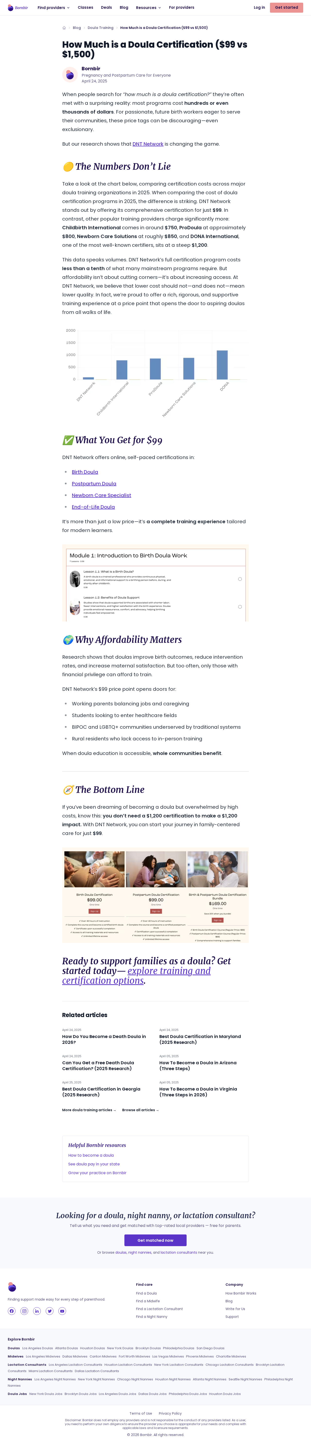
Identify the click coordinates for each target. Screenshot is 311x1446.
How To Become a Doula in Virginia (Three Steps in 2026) (198, 1092)
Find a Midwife (148, 1301)
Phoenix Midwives (200, 1356)
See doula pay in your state (94, 1164)
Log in (259, 7)
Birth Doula (85, 472)
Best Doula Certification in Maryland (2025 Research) (200, 1039)
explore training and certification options (136, 976)
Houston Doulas (92, 1348)
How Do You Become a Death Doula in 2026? (104, 1039)
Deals (106, 7)
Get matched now (155, 1240)
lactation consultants (179, 1252)
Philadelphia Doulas (178, 1348)
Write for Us (235, 1308)
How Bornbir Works (240, 1293)
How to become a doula (91, 1155)
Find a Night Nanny (151, 1316)
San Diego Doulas (211, 1348)
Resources (146, 7)
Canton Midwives (103, 1356)
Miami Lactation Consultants (51, 1371)
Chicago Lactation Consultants (230, 1364)
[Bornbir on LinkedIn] (37, 1311)
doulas (121, 1252)
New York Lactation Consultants (178, 1364)
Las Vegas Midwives (168, 1356)
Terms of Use (141, 1413)
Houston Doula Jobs (225, 1394)
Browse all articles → (140, 1110)
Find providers (51, 7)
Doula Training (100, 27)
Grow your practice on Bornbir (97, 1173)
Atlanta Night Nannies (209, 1379)
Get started (286, 7)
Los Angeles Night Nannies (55, 1379)
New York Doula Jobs (45, 1394)
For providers (181, 7)
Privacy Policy (170, 1413)
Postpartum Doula (94, 483)
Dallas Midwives (74, 1356)
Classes (85, 7)
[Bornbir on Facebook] (12, 1311)
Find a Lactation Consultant (159, 1308)
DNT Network (148, 144)
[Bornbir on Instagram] (24, 1311)
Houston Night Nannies (173, 1379)
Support (232, 1316)
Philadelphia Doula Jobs (188, 1394)
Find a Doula (146, 1293)
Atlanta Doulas (66, 1348)
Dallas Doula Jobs (152, 1394)
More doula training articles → (89, 1110)
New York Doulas (120, 1348)
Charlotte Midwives (231, 1356)
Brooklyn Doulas (148, 1348)
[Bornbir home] (18, 7)
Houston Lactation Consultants (128, 1364)
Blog (124, 7)
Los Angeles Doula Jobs (117, 1394)
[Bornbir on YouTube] (62, 1311)
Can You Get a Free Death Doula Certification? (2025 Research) (98, 1066)
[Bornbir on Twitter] (49, 1311)
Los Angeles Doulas (37, 1348)
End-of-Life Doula (93, 507)
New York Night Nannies (96, 1379)
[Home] (64, 28)
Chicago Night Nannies (135, 1379)
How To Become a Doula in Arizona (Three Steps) (198, 1066)
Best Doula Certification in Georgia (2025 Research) (101, 1092)
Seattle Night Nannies (245, 1379)
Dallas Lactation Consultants (97, 1371)
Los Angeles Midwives (43, 1356)
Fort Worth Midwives (134, 1356)
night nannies (139, 1252)
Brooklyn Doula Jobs (81, 1394)
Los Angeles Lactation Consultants (75, 1364)
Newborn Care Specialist (101, 495)
